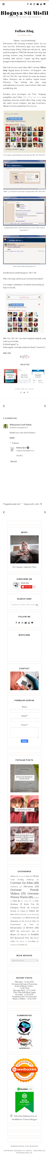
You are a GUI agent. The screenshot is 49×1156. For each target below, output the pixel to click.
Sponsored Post (22, 938)
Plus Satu (19, 982)
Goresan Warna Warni (24, 895)
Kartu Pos (29, 904)
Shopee (13, 934)
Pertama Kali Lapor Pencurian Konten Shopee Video (24, 985)
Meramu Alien (19, 990)
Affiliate (13, 876)
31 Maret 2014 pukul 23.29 (25, 451)
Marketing (35, 914)
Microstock (31, 918)
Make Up (26, 914)
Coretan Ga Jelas (24, 389)
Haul (15, 901)
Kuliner (32, 911)
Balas (12, 438)
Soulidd (35, 934)
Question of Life (24, 810)
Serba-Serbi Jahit (28, 931)
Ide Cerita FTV (26, 901)
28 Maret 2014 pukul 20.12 (19, 428)
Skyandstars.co (24, 1153)
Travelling (32, 941)
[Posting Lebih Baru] (4, 405)
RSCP (12, 931)
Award (21, 876)
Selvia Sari (21, 448)
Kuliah (22, 911)
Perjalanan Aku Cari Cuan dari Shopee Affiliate (24, 997)
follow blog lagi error (32, 97)
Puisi (31, 924)
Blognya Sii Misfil (24, 12)
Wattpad (13, 945)
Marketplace (17, 918)
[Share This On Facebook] (21, 392)
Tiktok (22, 941)
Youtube (22, 945)
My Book (25, 921)
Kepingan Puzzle (17, 907)
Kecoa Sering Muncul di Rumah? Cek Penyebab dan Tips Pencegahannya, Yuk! (24, 838)
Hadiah (36, 897)
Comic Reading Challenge (22, 880)
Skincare (24, 935)
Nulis (34, 921)
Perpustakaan (15, 924)
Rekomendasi (16, 928)
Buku (27, 876)
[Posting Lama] (45, 405)
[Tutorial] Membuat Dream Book (24, 778)
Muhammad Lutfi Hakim (21, 425)
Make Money (15, 914)
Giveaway (28, 886)
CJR (33, 876)
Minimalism (14, 921)
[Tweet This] (24, 392)
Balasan (15, 443)
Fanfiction (14, 887)
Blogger (34, 1146)
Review (29, 927)
